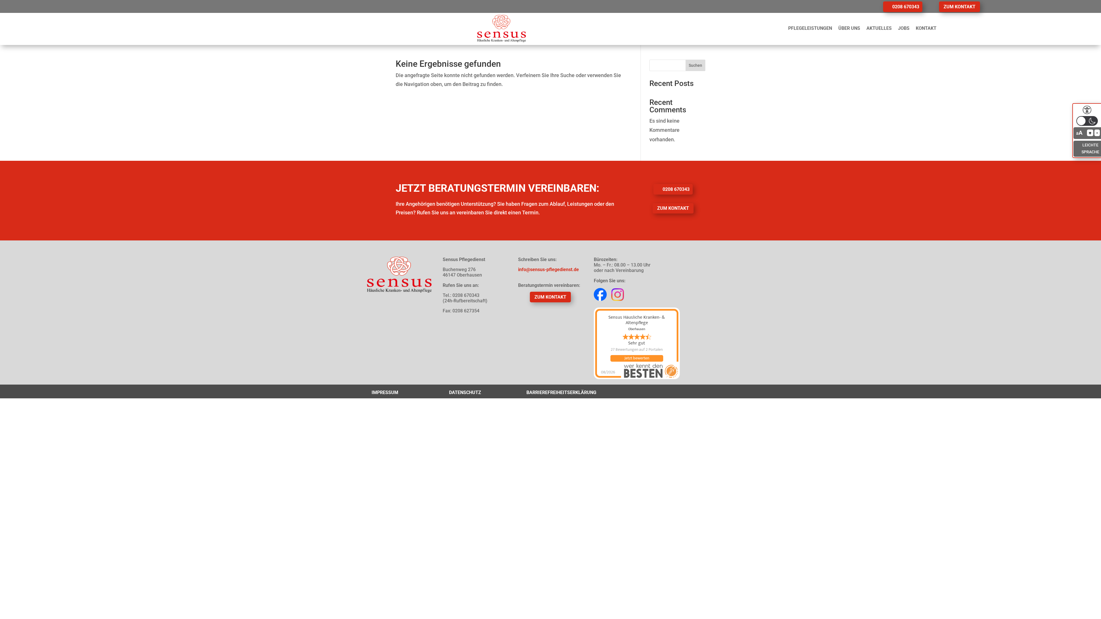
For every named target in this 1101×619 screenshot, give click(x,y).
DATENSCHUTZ (465, 392)
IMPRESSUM (385, 392)
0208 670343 (905, 6)
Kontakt (926, 28)
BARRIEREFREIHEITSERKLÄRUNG (561, 392)
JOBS (903, 28)
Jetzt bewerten (636, 358)
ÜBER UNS (849, 28)
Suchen (695, 65)
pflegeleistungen (810, 28)
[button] (1087, 121)
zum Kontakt (959, 6)
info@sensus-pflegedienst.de (548, 269)
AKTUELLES (879, 28)
